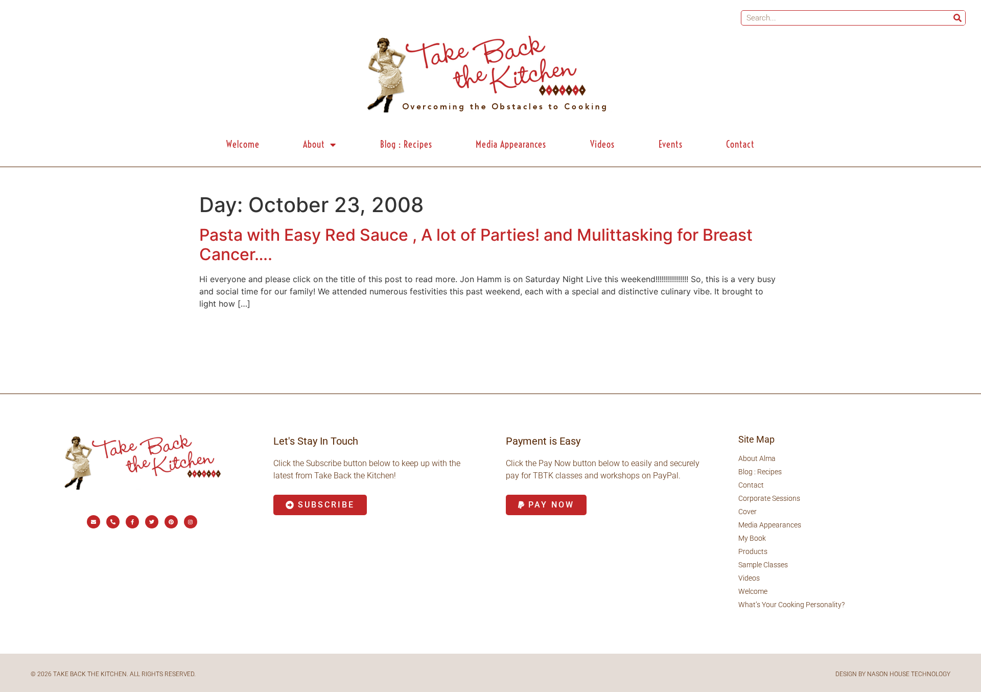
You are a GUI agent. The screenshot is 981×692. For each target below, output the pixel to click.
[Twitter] (151, 521)
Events (671, 144)
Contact (740, 144)
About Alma (757, 458)
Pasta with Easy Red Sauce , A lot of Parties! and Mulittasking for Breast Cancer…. (476, 244)
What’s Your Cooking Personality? (791, 605)
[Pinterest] (171, 521)
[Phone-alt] (113, 521)
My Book (752, 538)
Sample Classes (763, 565)
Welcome (243, 144)
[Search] (957, 18)
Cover (747, 512)
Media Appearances (511, 144)
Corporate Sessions (769, 498)
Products (752, 551)
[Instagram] (190, 521)
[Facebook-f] (132, 521)
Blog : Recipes (406, 144)
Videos (602, 144)
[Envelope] (93, 521)
